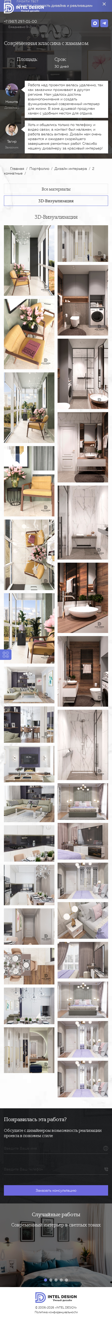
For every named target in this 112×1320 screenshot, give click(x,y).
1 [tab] (45, 1280)
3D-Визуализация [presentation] (56, 200)
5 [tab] (66, 1280)
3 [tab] (56, 1280)
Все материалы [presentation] (56, 189)
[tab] (56, 189)
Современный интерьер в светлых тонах (56, 1225)
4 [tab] (61, 1280)
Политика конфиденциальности (56, 1312)
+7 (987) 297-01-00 (20, 21)
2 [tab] (50, 1280)
